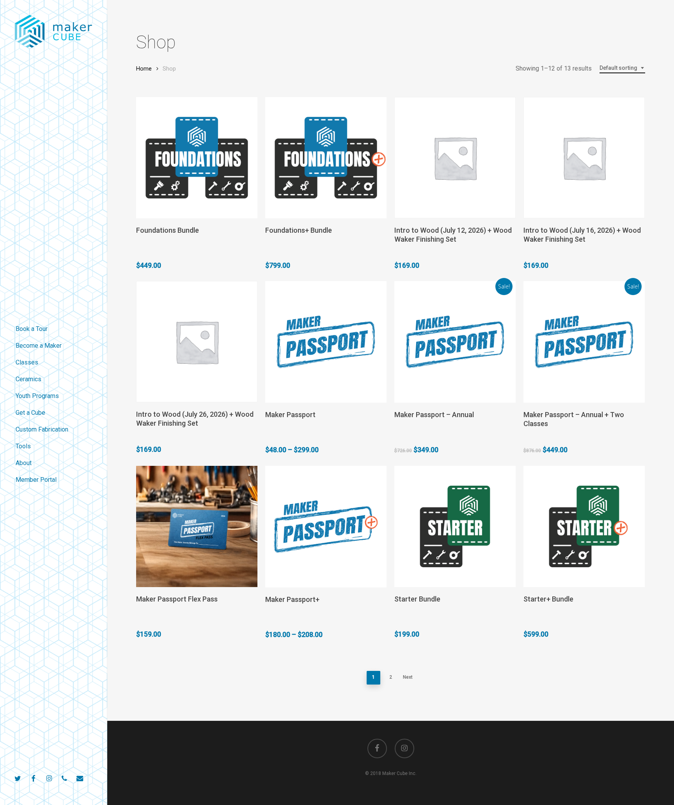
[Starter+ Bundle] (584, 526)
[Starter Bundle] (455, 526)
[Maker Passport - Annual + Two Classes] (584, 342)
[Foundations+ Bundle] (326, 157)
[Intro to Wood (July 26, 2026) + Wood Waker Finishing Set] (196, 341)
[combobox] (622, 68)
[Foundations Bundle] (196, 157)
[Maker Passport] (326, 342)
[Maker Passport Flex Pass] (196, 526)
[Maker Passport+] (326, 526)
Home (144, 68)
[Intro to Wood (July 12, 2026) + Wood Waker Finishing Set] (455, 157)
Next (408, 677)
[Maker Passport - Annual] (455, 342)
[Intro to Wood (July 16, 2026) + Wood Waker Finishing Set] (584, 157)
